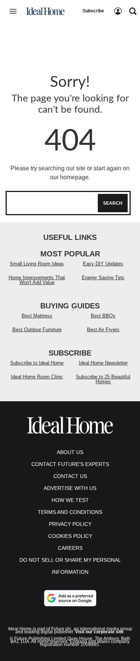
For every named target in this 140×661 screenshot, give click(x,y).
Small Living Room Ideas (37, 263)
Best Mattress (37, 316)
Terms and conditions (70, 512)
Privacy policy (70, 524)
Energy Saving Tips (103, 277)
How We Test (70, 500)
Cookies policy (70, 536)
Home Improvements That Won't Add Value (37, 280)
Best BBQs (103, 316)
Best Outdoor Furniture (37, 329)
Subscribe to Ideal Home (36, 363)
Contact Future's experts (70, 464)
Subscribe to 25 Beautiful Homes (103, 379)
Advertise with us (70, 488)
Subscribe (93, 10)
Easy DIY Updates (103, 263)
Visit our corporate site (99, 631)
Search (112, 203)
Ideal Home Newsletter (103, 363)
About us (70, 452)
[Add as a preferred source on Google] (70, 598)
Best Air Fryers (103, 329)
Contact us (70, 476)
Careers (70, 548)
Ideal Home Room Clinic (37, 377)
